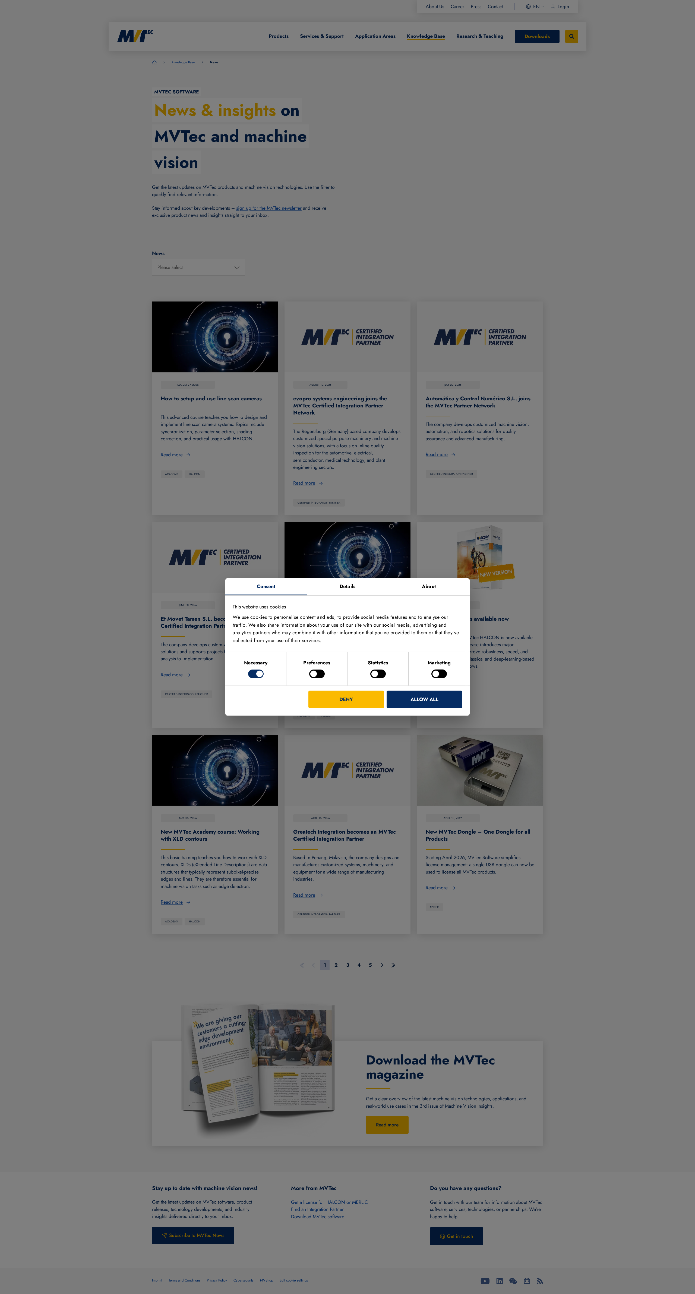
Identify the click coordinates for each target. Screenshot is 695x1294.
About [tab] (429, 586)
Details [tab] (347, 586)
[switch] (317, 674)
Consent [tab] (266, 586)
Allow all (424, 699)
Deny (346, 699)
